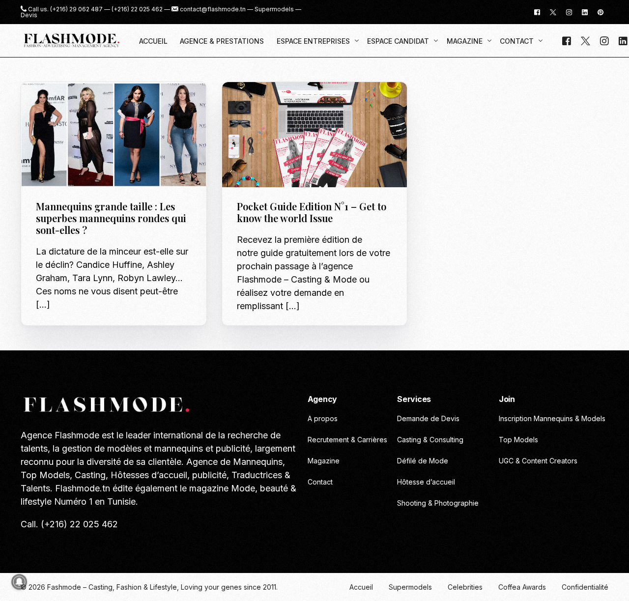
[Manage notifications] (19, 582)
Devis (29, 15)
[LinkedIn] (585, 11)
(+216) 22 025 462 (137, 9)
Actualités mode (67, 103)
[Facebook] (537, 11)
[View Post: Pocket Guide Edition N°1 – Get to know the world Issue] (314, 135)
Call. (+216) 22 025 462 (69, 524)
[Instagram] (569, 11)
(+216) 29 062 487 (76, 9)
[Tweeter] (553, 11)
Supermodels (274, 9)
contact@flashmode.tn (213, 9)
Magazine (114, 103)
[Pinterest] (600, 11)
